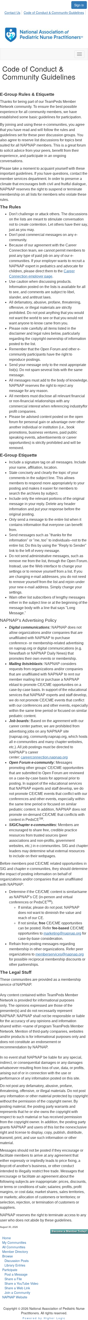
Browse (7, 1256)
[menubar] (45, 12)
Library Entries (15, 1265)
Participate (9, 1269)
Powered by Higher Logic (44, 1318)
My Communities (14, 1242)
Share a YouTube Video (21, 1283)
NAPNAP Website (14, 1297)
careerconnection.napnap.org (44, 757)
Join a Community (17, 1292)
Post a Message (16, 1274)
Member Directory (15, 1251)
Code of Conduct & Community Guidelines (54, 12)
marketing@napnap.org (62, 933)
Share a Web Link (17, 1288)
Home (6, 1238)
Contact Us (12, 12)
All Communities (13, 1247)
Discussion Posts (17, 1260)
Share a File (13, 1279)
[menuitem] (13, 12)
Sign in (79, 5)
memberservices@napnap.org (59, 954)
